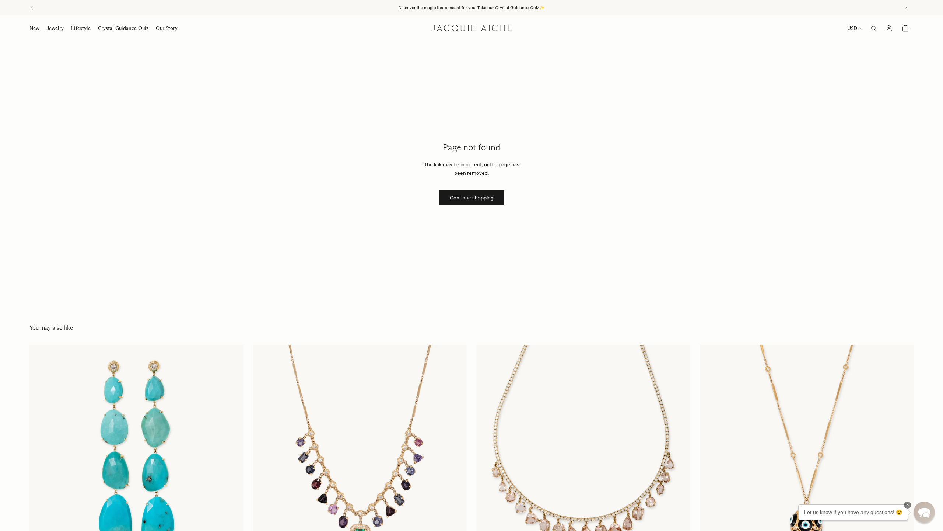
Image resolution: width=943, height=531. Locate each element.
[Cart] (905, 28)
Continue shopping (472, 197)
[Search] (874, 28)
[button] (924, 512)
